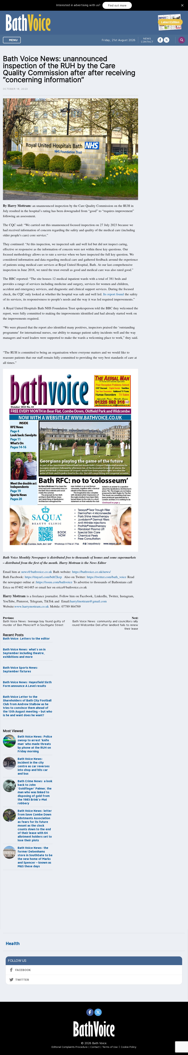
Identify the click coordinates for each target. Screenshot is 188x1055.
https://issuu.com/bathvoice (54, 582)
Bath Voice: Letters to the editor (26, 638)
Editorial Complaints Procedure (70, 1046)
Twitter (22, 979)
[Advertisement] (27, 900)
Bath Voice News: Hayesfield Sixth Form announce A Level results (27, 683)
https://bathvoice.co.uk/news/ (91, 571)
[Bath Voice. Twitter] (166, 40)
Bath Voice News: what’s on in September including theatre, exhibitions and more (24, 653)
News (147, 38)
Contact (147, 41)
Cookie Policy (128, 1046)
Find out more (117, 5)
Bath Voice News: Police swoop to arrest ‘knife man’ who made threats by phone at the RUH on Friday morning (35, 744)
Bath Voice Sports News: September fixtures (20, 669)
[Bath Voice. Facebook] (160, 40)
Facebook (23, 970)
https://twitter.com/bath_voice (106, 577)
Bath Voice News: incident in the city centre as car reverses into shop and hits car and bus (34, 766)
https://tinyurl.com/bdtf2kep (43, 577)
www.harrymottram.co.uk (32, 606)
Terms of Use (110, 1046)
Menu (13, 40)
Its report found (113, 294)
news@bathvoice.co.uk (36, 571)
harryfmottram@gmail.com (88, 601)
